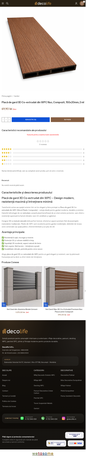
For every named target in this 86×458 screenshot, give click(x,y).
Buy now (67, 119)
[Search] (7, 3)
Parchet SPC (38, 398)
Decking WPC (39, 385)
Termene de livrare (9, 406)
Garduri (16, 96)
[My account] (76, 3)
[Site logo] (43, 3)
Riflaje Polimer (66, 385)
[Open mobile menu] (3, 3)
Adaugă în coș (30, 119)
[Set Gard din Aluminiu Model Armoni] (22, 286)
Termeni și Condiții (9, 396)
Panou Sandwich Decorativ (70, 396)
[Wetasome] (43, 453)
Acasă (4, 375)
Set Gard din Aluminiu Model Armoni (22, 309)
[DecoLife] (15, 331)
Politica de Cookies (9, 401)
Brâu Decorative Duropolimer (71, 380)
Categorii (39, 370)
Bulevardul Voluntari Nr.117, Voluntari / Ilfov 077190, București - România (30, 361)
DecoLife (7, 370)
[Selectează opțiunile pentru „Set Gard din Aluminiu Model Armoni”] (4, 304)
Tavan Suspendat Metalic (43, 403)
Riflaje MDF (38, 380)
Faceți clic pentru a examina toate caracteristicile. (43, 135)
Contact (5, 391)
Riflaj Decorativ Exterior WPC (44, 375)
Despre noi (6, 380)
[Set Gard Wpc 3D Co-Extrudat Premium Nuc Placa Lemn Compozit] (64, 286)
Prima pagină (7, 96)
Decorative (67, 370)
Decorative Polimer (67, 375)
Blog (3, 385)
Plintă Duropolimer (67, 391)
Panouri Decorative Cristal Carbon (43, 392)
